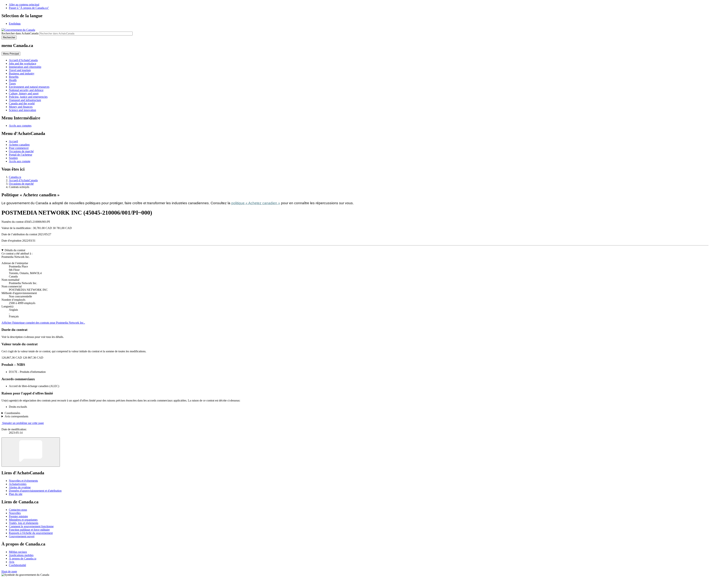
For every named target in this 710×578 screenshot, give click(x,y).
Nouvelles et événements (23, 480)
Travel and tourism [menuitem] (20, 70)
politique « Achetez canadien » (255, 203)
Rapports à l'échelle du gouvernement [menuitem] (31, 533)
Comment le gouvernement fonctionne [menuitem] (31, 526)
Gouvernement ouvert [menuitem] (21, 536)
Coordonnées (12, 413)
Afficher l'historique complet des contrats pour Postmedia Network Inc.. (43, 322)
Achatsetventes (17, 484)
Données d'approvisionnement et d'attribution (35, 490)
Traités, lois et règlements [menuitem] (23, 523)
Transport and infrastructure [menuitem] (25, 100)
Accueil (13, 141)
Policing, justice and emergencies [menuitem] (28, 96)
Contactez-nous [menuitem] (18, 509)
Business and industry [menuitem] (21, 73)
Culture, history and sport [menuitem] (23, 93)
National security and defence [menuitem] (26, 90)
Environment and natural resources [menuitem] (29, 86)
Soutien (13, 158)
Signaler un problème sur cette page (23, 423)
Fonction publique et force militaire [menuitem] (29, 529)
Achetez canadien (19, 144)
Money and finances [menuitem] (21, 106)
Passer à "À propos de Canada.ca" (29, 7)
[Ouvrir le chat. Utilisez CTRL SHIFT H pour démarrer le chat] (30, 452)
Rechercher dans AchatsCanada (19, 33)
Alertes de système (20, 487)
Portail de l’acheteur (20, 154)
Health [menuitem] (13, 80)
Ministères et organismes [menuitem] (23, 519)
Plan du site (15, 494)
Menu (11, 53)
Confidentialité (17, 565)
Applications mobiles (21, 555)
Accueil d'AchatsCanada (23, 180)
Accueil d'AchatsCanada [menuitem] (23, 60)
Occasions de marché (21, 151)
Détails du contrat (15, 250)
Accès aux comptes (20, 125)
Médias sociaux (18, 551)
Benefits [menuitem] (13, 76)
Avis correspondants (16, 416)
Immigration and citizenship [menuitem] (25, 66)
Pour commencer (19, 148)
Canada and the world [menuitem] (22, 103)
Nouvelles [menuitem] (15, 513)
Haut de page (9, 571)
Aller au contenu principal (24, 4)
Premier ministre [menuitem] (18, 516)
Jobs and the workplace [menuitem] (22, 63)
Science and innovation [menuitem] (22, 110)
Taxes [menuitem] (12, 83)
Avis (11, 561)
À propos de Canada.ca (22, 558)
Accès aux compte (19, 161)
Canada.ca (15, 177)
